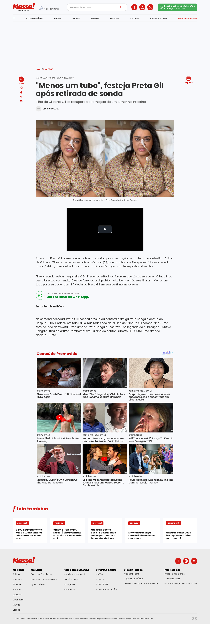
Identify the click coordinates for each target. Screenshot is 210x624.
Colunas (36, 570)
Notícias (18, 570)
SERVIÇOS (134, 18)
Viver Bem (18, 599)
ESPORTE (95, 18)
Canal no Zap (71, 579)
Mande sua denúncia (75, 574)
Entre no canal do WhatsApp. (68, 297)
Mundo (16, 604)
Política (17, 589)
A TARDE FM (102, 584)
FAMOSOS (114, 18)
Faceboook (69, 589)
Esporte (17, 584)
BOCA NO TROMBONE (187, 18)
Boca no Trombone (41, 574)
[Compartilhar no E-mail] (21, 101)
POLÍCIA (57, 18)
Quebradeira (38, 584)
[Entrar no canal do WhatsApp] (40, 295)
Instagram (69, 584)
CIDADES (76, 18)
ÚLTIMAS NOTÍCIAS (34, 18)
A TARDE (100, 579)
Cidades (17, 594)
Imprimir (189, 82)
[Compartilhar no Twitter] (21, 97)
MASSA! (99, 574)
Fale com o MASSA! (76, 570)
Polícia (16, 574)
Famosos (48, 69)
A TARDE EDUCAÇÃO (106, 589)
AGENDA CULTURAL (158, 18)
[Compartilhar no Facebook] (21, 93)
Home (39, 69)
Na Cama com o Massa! (44, 579)
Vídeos (16, 609)
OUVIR (21, 83)
